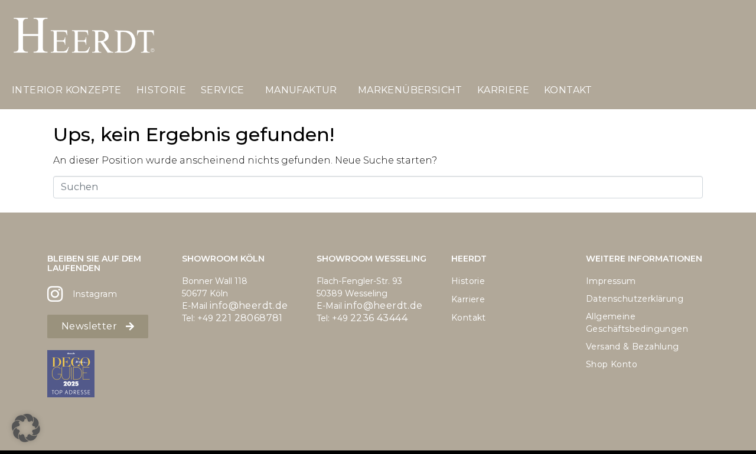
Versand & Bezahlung (632, 346)
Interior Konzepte (67, 90)
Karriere (503, 90)
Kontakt (568, 90)
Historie (161, 90)
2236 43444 (379, 318)
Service (223, 90)
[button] (26, 428)
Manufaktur (301, 90)
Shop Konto (611, 364)
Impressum (611, 281)
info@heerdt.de (249, 305)
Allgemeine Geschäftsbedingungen (637, 322)
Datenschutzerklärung (634, 298)
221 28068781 (249, 318)
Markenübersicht (410, 90)
